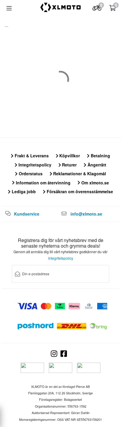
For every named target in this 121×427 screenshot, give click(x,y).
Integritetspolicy (34, 165)
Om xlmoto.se (94, 183)
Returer (69, 165)
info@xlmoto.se (86, 214)
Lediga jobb (23, 191)
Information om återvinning (42, 183)
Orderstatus (30, 173)
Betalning (100, 156)
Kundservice (26, 214)
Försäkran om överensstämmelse (79, 191)
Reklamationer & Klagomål (79, 173)
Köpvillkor (69, 156)
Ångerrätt (96, 165)
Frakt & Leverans (31, 156)
